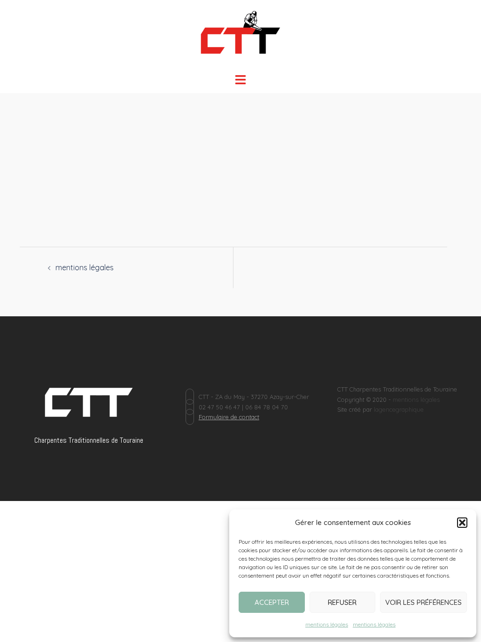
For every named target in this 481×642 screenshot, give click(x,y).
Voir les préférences (423, 602)
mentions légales (326, 624)
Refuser (342, 602)
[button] (462, 522)
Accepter (272, 602)
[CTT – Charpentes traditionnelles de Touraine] (240, 35)
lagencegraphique (399, 409)
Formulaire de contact (229, 417)
